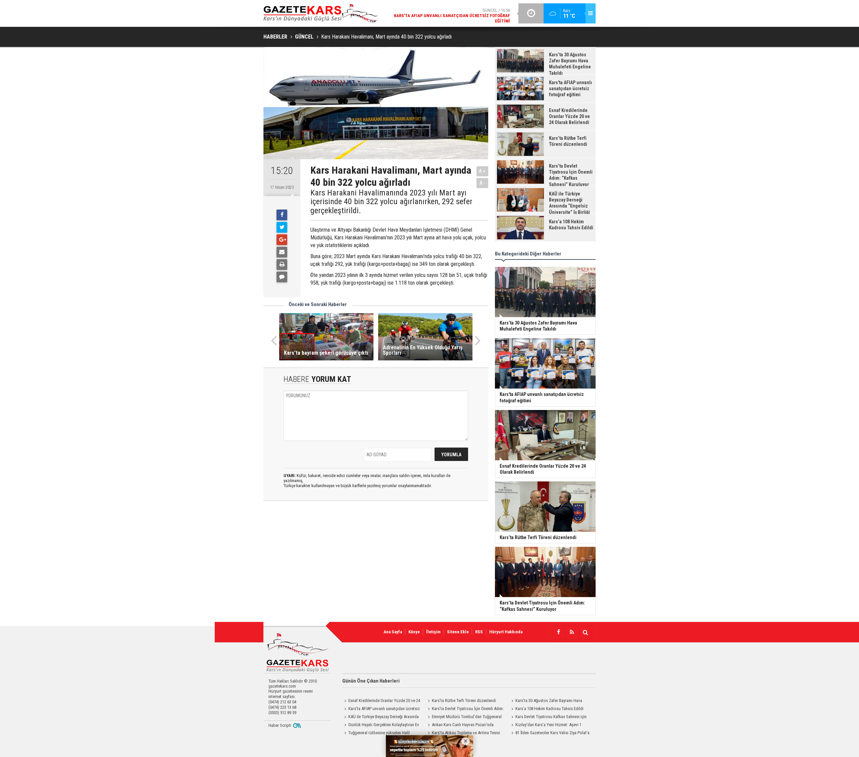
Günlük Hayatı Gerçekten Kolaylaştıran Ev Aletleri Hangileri (380, 725)
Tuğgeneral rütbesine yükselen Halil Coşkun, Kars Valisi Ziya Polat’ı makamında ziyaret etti (379, 733)
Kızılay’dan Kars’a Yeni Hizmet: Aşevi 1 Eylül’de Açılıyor (545, 725)
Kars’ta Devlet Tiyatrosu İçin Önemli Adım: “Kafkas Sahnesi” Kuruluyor (465, 709)
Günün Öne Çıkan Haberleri (371, 681)
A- (482, 183)
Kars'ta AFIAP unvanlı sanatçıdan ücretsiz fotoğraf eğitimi (381, 709)
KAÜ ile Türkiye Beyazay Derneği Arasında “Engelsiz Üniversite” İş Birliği (380, 717)
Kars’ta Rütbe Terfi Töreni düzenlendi (464, 700)
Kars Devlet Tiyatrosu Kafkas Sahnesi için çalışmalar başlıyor (548, 717)
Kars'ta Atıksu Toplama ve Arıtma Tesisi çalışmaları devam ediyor (463, 733)
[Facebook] (281, 215)
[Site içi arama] (585, 632)
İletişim (433, 631)
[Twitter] (281, 227)
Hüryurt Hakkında (505, 631)
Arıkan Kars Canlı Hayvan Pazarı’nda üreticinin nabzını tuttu (460, 725)
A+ (482, 171)
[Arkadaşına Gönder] (281, 252)
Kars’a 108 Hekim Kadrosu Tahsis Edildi (549, 708)
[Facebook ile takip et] (558, 632)
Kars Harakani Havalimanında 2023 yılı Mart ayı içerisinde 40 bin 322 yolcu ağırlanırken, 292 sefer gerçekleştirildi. (391, 201)
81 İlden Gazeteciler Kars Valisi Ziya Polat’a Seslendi (549, 733)
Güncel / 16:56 (452, 15)
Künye (414, 631)
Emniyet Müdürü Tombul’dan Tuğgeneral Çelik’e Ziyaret (464, 717)
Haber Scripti (279, 725)
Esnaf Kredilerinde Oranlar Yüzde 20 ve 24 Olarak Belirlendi (381, 701)
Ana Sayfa (393, 631)
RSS (479, 631)
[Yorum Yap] (281, 277)
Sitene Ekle (458, 631)
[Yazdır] (281, 264)
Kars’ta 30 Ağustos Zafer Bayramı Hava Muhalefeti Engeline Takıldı (545, 701)
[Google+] (281, 239)
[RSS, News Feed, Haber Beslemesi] (571, 632)
